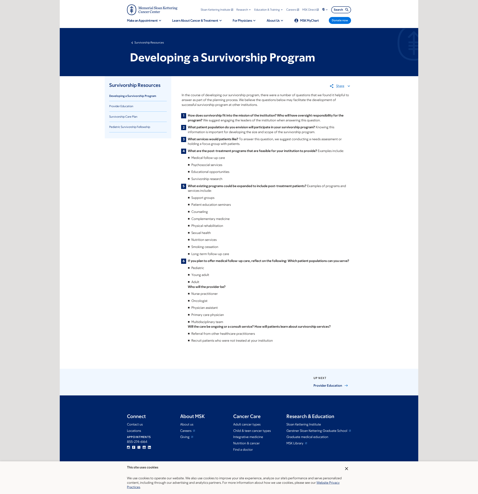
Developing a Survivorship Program (132, 95)
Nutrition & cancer (246, 443)
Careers (186, 431)
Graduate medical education (307, 437)
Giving (185, 437)
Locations (134, 431)
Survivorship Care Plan (123, 116)
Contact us (135, 424)
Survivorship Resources (149, 42)
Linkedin (149, 447)
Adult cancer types (246, 424)
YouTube (144, 447)
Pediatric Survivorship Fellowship (129, 126)
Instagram (128, 447)
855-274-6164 (137, 442)
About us (186, 424)
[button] (244, 9)
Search (338, 9)
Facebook (133, 447)
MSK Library (295, 443)
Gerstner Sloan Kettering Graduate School (317, 431)
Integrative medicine (248, 437)
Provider (328, 385)
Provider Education (121, 106)
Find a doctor (243, 449)
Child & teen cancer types (252, 431)
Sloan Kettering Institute (303, 424)
